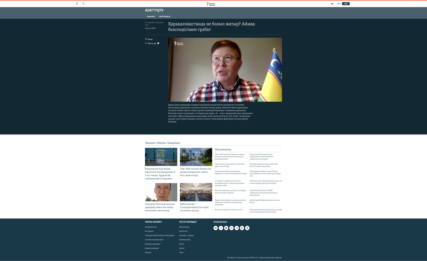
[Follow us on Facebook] (216, 228)
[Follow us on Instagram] (231, 228)
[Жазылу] (247, 228)
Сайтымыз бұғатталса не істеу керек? (159, 236)
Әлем (181, 252)
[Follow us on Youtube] (226, 228)
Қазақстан (183, 231)
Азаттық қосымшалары (154, 240)
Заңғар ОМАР (150, 28)
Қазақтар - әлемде (186, 236)
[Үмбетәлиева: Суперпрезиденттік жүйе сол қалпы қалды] (196, 192)
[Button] (149, 40)
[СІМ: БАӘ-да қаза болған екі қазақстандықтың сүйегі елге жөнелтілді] (196, 157)
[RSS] (242, 228)
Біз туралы (149, 231)
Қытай (181, 248)
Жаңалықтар (184, 227)
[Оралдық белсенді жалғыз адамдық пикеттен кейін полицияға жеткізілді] (161, 192)
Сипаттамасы (164, 17)
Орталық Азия (184, 240)
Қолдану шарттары (152, 244)
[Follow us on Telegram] (237, 228)
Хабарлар (151, 17)
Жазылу (148, 252)
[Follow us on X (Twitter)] (221, 228)
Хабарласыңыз (151, 227)
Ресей (181, 244)
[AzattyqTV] (332, 3)
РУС (338, 4)
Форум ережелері (152, 248)
